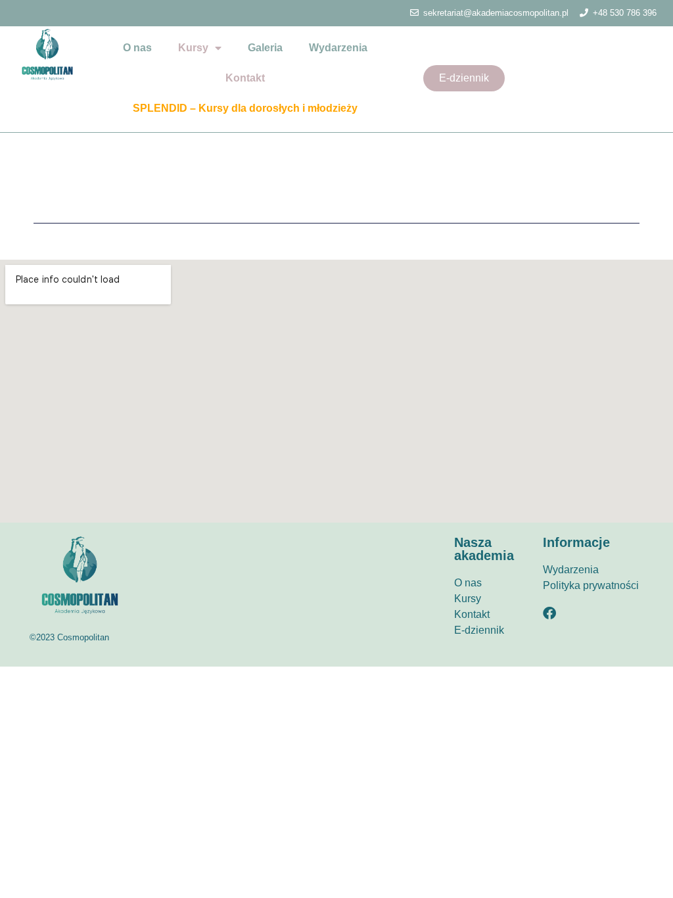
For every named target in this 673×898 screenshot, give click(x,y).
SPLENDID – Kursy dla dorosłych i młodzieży (245, 108)
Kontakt (245, 77)
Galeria (265, 47)
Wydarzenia (338, 47)
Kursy (193, 47)
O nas (137, 47)
